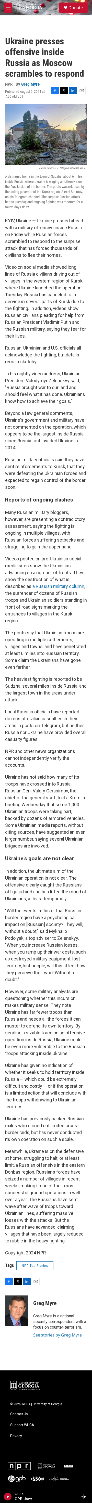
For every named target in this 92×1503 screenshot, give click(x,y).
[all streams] (85, 1496)
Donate (75, 7)
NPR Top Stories (35, 1266)
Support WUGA (22, 1425)
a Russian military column (58, 586)
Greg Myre (30, 84)
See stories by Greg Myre (57, 1335)
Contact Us (19, 1414)
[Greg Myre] (16, 1310)
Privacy (16, 1436)
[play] (8, 1496)
